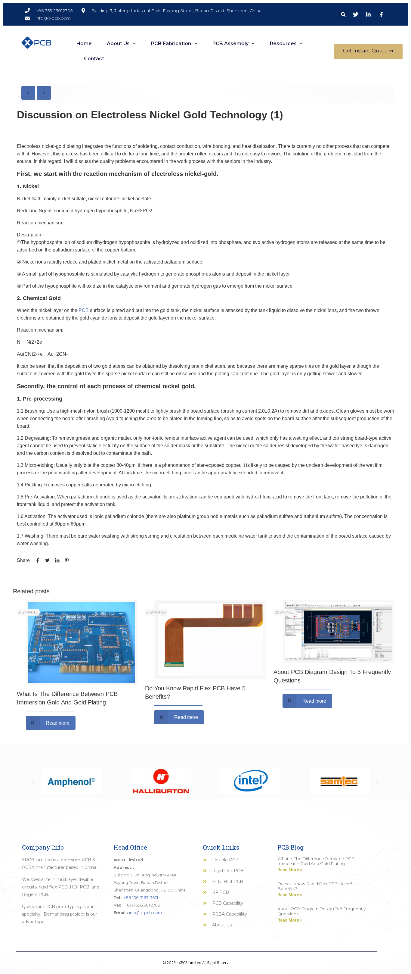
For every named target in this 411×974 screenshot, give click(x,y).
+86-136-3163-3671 (141, 897)
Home (84, 43)
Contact (94, 58)
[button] (343, 14)
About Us (118, 43)
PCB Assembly (230, 43)
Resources (283, 43)
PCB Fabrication (171, 43)
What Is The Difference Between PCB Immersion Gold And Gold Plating (315, 861)
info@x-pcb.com (145, 912)
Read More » (289, 869)
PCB (84, 310)
